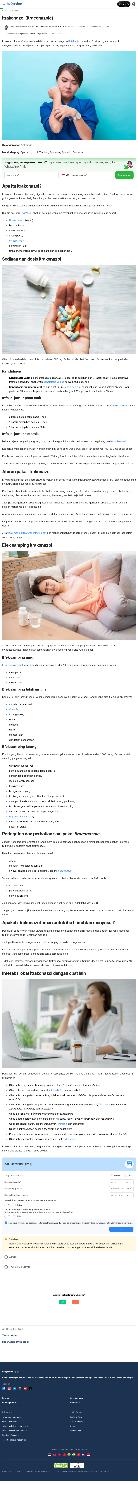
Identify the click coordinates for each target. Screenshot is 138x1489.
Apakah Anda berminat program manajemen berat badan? (30, 1200)
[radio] (112, 1175)
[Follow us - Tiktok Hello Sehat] (30, 1388)
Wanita (131, 1175)
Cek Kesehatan (77, 1398)
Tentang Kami (76, 1417)
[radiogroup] (122, 1175)
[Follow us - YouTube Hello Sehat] (25, 1388)
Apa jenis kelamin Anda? (14, 1175)
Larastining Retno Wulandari (24, 34)
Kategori (6, 1398)
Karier (72, 1426)
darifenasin (71, 1139)
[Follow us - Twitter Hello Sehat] (20, 1388)
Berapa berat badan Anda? (16, 1195)
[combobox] (128, 1188)
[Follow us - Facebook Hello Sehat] (3, 1388)
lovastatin (56, 1090)
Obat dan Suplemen (10, 11)
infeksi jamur (76, 41)
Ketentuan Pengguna (11, 1417)
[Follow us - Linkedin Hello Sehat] (14, 1388)
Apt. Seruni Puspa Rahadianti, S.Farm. (49, 26)
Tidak (19, 1205)
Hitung (121, 1229)
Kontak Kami (75, 1431)
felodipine (104, 1104)
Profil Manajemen (77, 1421)
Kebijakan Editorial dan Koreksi (16, 1426)
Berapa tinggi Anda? (13, 1188)
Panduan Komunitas (11, 1435)
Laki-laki (117, 1175)
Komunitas (75, 1402)
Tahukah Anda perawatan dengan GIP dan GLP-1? (27, 1209)
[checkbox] (5, 1222)
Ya (9, 1205)
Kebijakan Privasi (9, 1421)
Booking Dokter (9, 1402)
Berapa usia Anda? (12, 1182)
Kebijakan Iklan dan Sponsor (14, 1431)
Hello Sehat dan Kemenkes (14, 1440)
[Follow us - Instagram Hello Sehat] (9, 1388)
